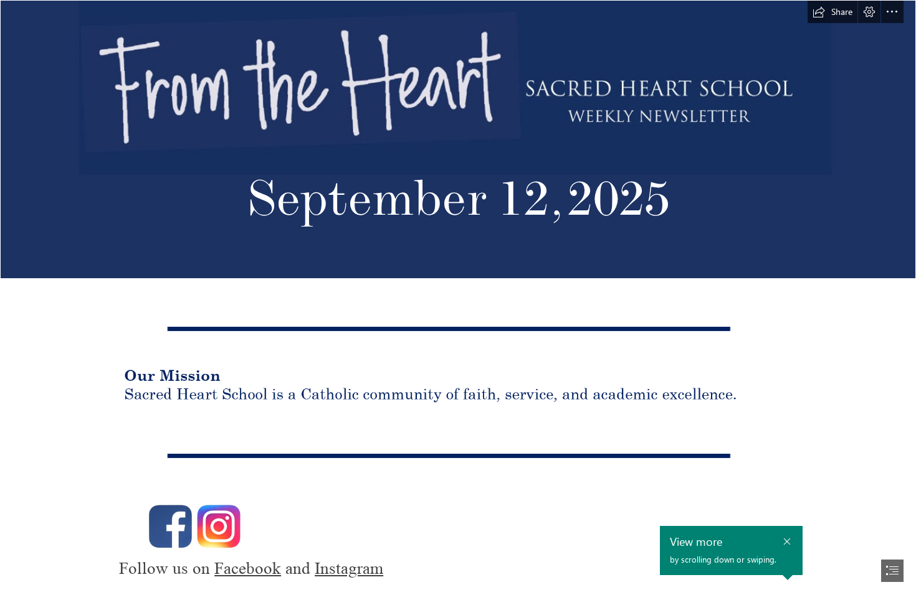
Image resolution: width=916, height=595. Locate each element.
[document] (458, 297)
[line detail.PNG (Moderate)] (458, 326)
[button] (832, 12)
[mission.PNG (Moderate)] (458, 390)
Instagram (349, 568)
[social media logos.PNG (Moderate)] (458, 519)
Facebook (247, 568)
